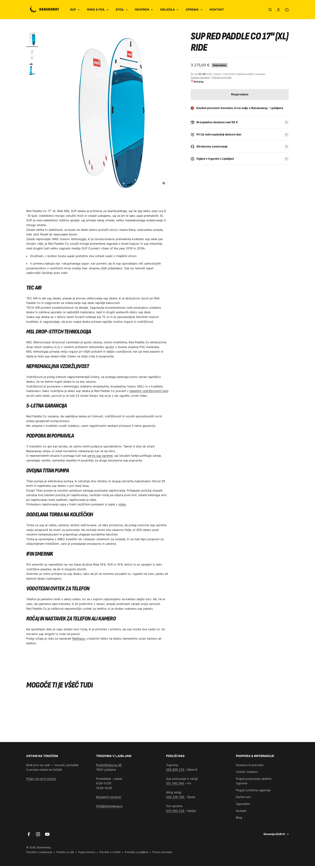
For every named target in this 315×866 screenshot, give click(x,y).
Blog (239, 817)
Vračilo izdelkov (247, 772)
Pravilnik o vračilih (110, 852)
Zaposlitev (243, 804)
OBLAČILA (167, 9)
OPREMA (192, 9)
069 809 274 (175, 769)
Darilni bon (243, 797)
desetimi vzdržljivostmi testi (149, 391)
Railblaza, (78, 638)
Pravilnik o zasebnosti (39, 852)
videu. (122, 504)
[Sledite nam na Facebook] (28, 834)
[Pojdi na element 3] (32, 69)
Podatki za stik (65, 852)
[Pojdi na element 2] (32, 55)
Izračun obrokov (200, 77)
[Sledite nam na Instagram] (38, 834)
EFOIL (120, 9)
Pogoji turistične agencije (253, 790)
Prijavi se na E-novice (41, 778)
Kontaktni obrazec (108, 797)
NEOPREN (142, 9)
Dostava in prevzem (250, 765)
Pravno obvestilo (162, 852)
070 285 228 (175, 811)
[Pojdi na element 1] (32, 39)
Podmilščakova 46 (109, 765)
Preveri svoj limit (222, 77)
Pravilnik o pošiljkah (136, 852)
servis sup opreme (100, 455)
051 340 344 (175, 783)
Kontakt (241, 811)
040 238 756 (175, 797)
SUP (73, 9)
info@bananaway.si (109, 806)
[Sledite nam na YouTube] (47, 834)
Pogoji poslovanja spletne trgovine (253, 781)
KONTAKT (217, 9)
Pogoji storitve (86, 852)
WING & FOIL (96, 9)
